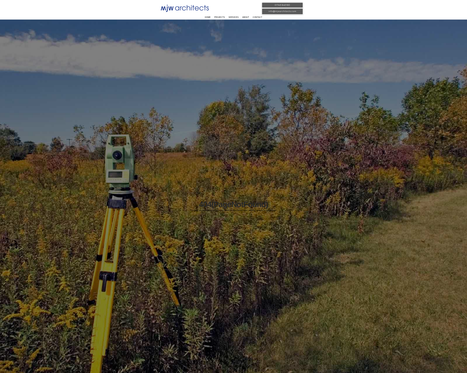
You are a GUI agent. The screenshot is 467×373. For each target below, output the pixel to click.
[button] (219, 17)
